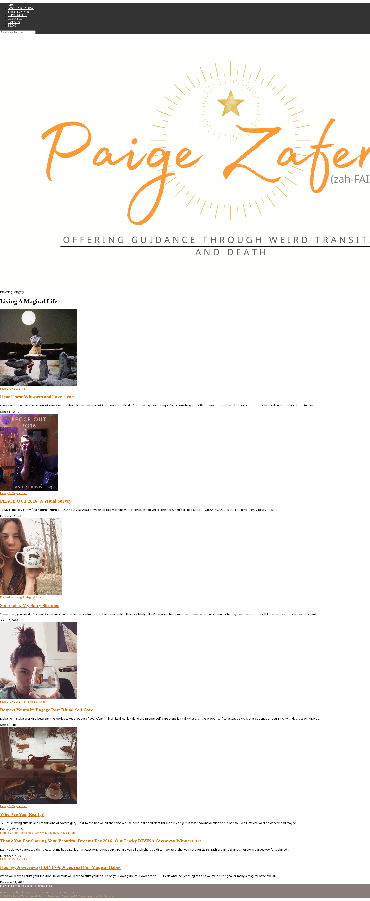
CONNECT (15, 18)
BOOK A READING (21, 8)
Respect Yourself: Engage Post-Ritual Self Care (46, 709)
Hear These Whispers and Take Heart (37, 396)
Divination (6, 597)
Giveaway (41, 832)
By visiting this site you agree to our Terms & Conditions (38, 892)
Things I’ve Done (18, 11)
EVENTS (14, 22)
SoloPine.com (107, 896)
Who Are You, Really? (22, 814)
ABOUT (13, 4)
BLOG (12, 25)
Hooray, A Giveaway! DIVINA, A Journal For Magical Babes (60, 867)
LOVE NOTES (17, 15)
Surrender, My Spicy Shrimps (29, 605)
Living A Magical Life (13, 388)
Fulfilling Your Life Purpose (17, 832)
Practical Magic (37, 701)
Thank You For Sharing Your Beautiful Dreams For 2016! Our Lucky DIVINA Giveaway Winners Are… (103, 840)
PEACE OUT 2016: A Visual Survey (35, 501)
